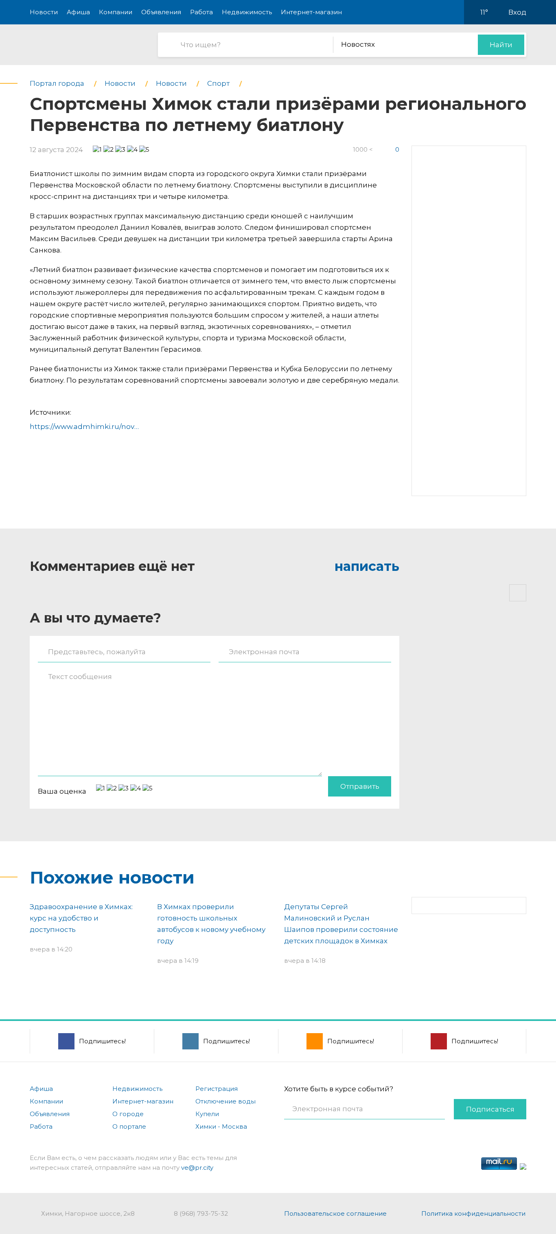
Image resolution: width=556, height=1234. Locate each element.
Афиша (78, 12)
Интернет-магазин (311, 12)
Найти (501, 45)
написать (367, 566)
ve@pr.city (197, 1167)
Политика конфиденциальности (473, 1213)
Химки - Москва (221, 1126)
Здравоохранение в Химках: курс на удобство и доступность (81, 918)
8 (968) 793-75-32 (201, 1213)
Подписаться (490, 1109)
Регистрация (216, 1089)
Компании (115, 12)
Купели (207, 1114)
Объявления (161, 12)
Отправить (359, 786)
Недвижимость (247, 12)
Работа (201, 12)
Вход (517, 12)
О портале (129, 1126)
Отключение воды (225, 1101)
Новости (44, 12)
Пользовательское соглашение (335, 1213)
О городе (128, 1114)
